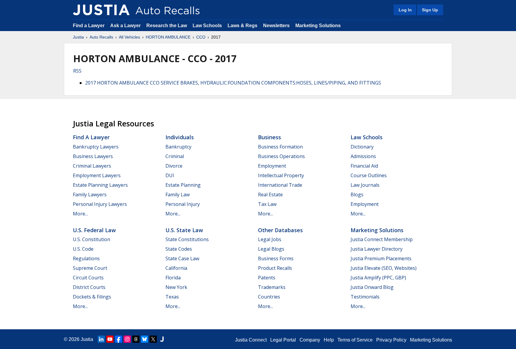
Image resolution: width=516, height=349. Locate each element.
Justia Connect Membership (382, 239)
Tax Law (267, 204)
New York (176, 287)
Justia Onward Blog (372, 287)
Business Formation (280, 146)
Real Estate (270, 194)
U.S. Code (83, 249)
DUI (169, 175)
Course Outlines (369, 175)
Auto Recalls (101, 37)
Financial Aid (364, 166)
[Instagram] (127, 339)
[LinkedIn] (101, 339)
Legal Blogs (271, 249)
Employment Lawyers (97, 175)
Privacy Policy (391, 339)
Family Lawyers (90, 194)
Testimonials (365, 296)
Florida (173, 277)
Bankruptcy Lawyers (96, 146)
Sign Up (430, 9)
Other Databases (280, 230)
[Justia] (101, 9)
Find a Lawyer (89, 25)
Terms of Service (355, 339)
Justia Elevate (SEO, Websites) (384, 268)
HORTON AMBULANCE (168, 37)
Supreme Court (90, 268)
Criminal (174, 156)
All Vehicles (129, 37)
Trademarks (271, 287)
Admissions (363, 156)
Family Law (177, 194)
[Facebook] (118, 339)
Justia (78, 37)
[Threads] (135, 339)
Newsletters (276, 25)
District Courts (89, 287)
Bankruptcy (178, 146)
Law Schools (207, 25)
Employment (272, 166)
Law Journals (365, 185)
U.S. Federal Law (94, 230)
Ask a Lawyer (126, 25)
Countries (269, 296)
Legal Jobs (269, 239)
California (176, 268)
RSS (77, 71)
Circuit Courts (88, 277)
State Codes (178, 249)
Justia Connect (251, 339)
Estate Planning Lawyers (100, 185)
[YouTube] (109, 339)
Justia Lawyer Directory (377, 249)
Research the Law (166, 25)
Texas (172, 296)
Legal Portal (283, 339)
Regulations (86, 258)
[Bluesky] (144, 339)
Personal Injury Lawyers (100, 204)
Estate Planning (183, 185)
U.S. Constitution (91, 239)
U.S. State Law (184, 230)
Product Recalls (275, 268)
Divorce (173, 166)
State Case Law (182, 258)
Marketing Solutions (318, 25)
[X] (153, 339)
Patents (266, 277)
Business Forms (276, 258)
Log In (405, 9)
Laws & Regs (242, 25)
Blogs (357, 194)
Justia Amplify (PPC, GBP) (378, 277)
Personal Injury (182, 204)
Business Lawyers (93, 156)
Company (310, 339)
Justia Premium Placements (381, 258)
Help (329, 339)
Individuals (179, 137)
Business (269, 137)
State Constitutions (187, 239)
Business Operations (281, 156)
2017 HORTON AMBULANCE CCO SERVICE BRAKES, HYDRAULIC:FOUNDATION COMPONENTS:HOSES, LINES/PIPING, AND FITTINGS (233, 82)
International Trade (280, 185)
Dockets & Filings (92, 296)
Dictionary (362, 146)
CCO (200, 37)
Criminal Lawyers (92, 166)
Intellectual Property (281, 175)
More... (80, 213)
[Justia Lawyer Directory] (161, 339)
